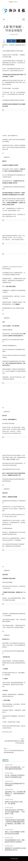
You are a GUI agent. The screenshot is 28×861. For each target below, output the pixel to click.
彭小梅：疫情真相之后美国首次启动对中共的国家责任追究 (14, 776)
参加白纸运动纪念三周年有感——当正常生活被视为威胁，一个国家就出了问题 (15, 811)
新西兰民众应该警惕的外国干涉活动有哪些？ (14, 784)
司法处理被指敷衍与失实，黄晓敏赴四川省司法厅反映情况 (14, 841)
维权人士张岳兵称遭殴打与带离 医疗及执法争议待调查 (14, 832)
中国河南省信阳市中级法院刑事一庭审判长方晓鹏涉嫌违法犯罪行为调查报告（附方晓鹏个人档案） (14, 822)
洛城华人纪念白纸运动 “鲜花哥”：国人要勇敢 (14, 802)
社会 (11, 732)
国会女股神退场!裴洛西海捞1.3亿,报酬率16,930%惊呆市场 (14, 741)
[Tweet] (21, 41)
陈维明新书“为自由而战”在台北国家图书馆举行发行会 (15, 849)
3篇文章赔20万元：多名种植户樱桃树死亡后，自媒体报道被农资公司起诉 (15, 793)
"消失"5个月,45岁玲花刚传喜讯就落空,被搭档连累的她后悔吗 (13, 750)
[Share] (11, 41)
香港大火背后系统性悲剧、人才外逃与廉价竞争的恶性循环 (14, 768)
